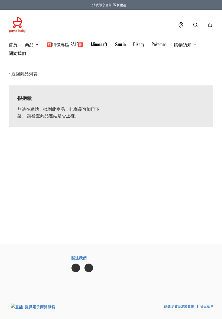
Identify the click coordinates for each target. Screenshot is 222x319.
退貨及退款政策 (182, 306)
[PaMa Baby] (17, 25)
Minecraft (99, 44)
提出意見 (206, 306)
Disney (138, 44)
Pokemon (159, 44)
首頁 (13, 44)
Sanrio (120, 44)
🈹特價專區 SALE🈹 (65, 44)
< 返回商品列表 (23, 73)
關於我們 (17, 53)
